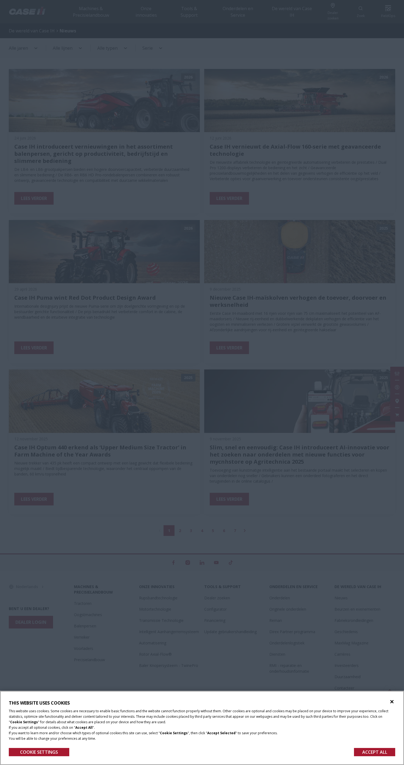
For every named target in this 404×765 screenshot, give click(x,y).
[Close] (392, 702)
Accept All (374, 752)
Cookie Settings (39, 752)
